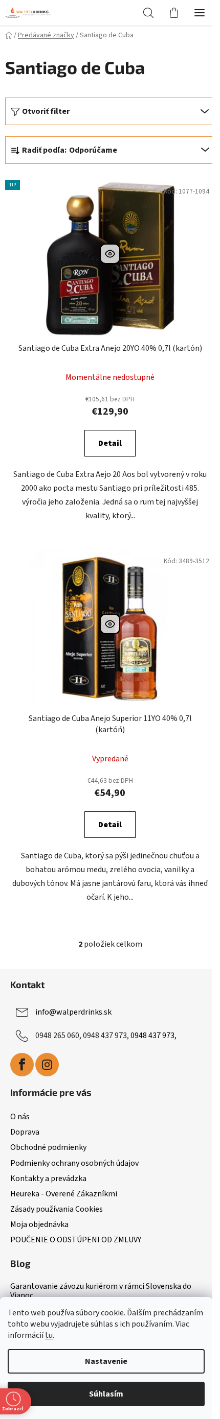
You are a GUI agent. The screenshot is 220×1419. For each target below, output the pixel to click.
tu (49, 1335)
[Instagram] (47, 1064)
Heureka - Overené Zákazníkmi (63, 1193)
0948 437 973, (153, 1035)
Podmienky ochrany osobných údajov (74, 1163)
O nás (20, 1116)
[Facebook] (22, 1064)
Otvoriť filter (46, 111)
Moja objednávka (39, 1224)
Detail (110, 443)
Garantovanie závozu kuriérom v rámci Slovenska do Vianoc (100, 1291)
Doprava (24, 1132)
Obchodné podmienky (48, 1147)
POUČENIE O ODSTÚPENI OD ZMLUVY (75, 1239)
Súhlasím (106, 1394)
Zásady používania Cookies (56, 1209)
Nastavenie (106, 1361)
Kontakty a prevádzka (48, 1178)
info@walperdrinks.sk (73, 1012)
